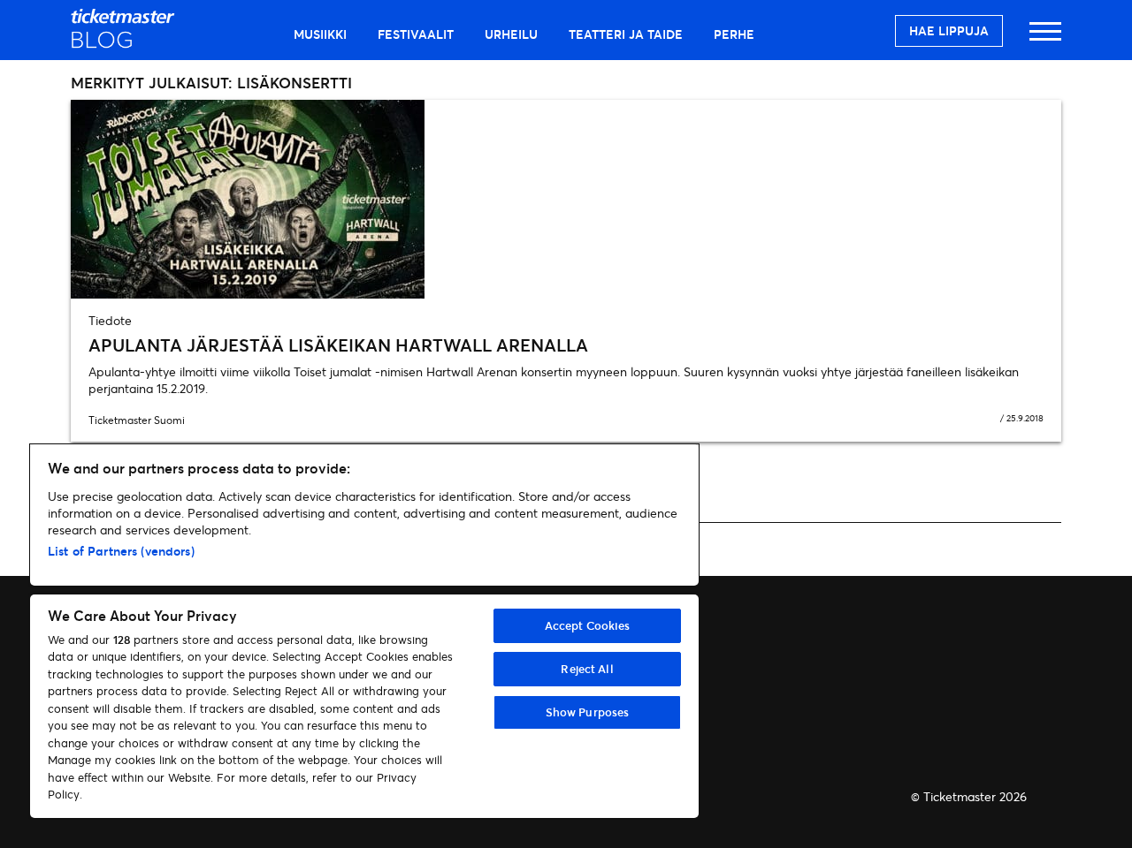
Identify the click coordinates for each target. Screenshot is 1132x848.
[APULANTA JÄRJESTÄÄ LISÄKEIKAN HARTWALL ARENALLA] (566, 199)
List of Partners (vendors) (121, 550)
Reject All (587, 669)
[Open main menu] (1045, 39)
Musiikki (320, 34)
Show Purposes (588, 712)
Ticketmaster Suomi (136, 420)
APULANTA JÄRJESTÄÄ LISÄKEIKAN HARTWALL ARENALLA (338, 345)
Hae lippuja (949, 30)
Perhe (734, 34)
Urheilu (511, 34)
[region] (364, 631)
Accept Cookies (588, 625)
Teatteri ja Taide (626, 34)
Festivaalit (416, 34)
